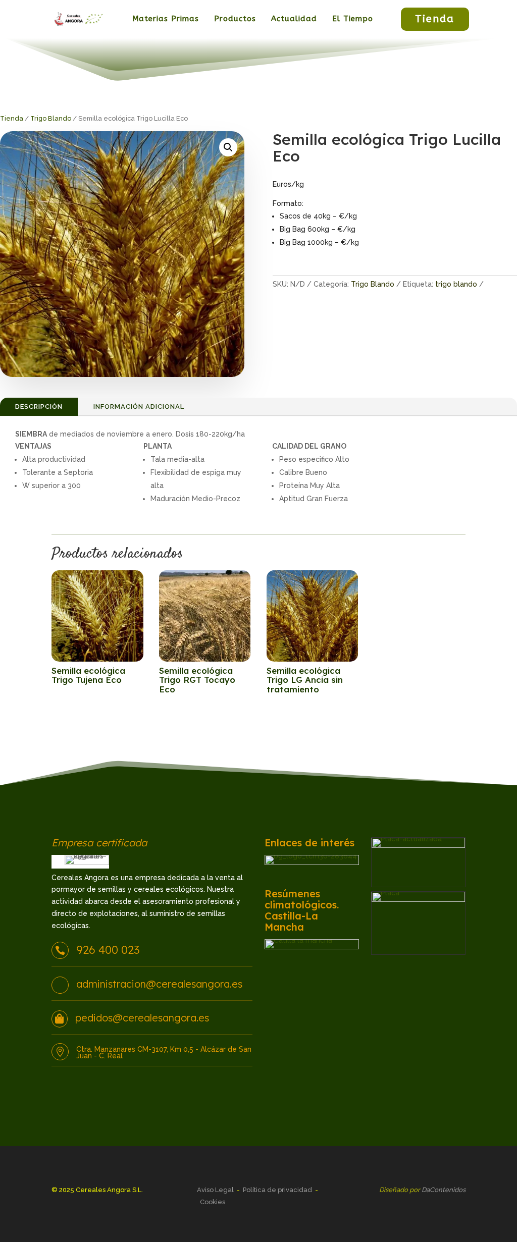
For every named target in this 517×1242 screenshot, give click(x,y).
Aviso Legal (215, 1190)
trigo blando (456, 284)
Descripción (39, 406)
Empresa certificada (99, 843)
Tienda (434, 19)
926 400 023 (107, 950)
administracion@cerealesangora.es (159, 984)
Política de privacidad (277, 1190)
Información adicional (138, 406)
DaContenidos (444, 1190)
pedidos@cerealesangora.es (142, 1017)
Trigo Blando (50, 118)
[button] (228, 147)
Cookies (212, 1202)
